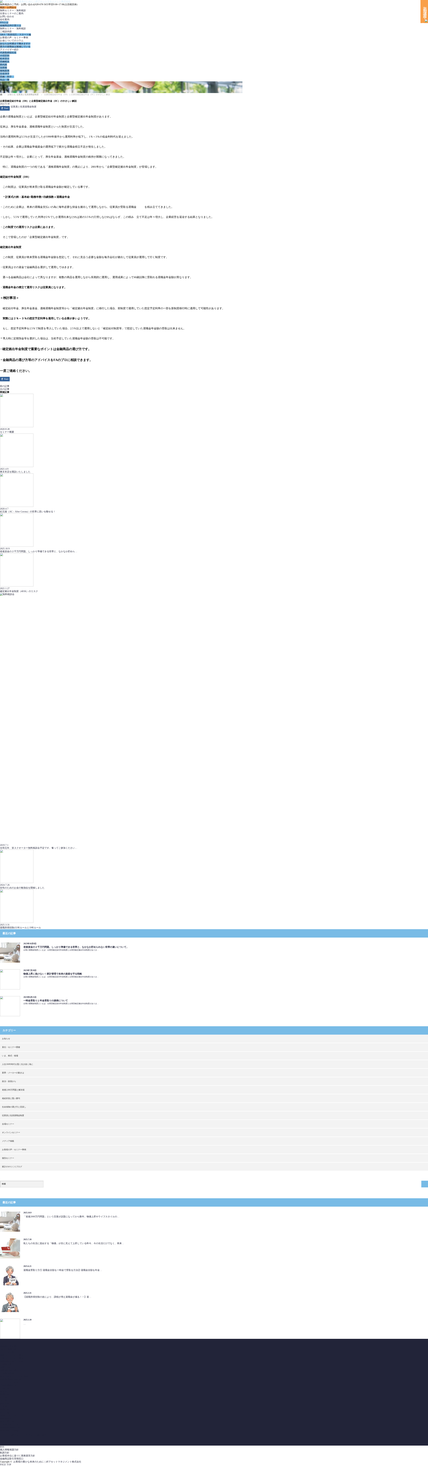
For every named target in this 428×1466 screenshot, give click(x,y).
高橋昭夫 (4, 61)
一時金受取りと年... (10, 1424)
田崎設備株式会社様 (10, 1379)
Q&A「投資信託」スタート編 (15, 34)
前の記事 (4, 386)
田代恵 (3, 64)
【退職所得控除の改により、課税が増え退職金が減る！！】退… (57, 1297)
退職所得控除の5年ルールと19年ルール (20, 927)
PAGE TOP (5, 1464)
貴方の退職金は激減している (15, 46)
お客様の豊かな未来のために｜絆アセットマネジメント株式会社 (47, 1461)
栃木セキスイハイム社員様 (14, 1376)
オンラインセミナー (11, 1132)
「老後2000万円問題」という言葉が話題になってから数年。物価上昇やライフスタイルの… (71, 1216)
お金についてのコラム (11, 40)
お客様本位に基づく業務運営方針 (17, 1455)
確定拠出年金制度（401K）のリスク (19, 591)
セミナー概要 (7, 432)
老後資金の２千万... (10, 1418)
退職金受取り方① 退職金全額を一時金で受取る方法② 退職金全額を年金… (62, 1270)
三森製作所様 (7, 1373)
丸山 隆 (4, 79)
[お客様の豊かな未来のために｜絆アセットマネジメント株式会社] (35, 1)
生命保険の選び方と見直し (14, 1107)
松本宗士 (4, 58)
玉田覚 (3, 67)
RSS (2, 1447)
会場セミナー (8, 1124)
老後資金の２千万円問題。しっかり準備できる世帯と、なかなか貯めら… (38, 551)
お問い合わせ (7, 16)
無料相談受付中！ (425, 11)
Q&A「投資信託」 (9, 1349)
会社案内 (4, 19)
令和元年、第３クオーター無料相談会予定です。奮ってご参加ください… (38, 848)
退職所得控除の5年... (11, 1427)
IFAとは (4, 22)
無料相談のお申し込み (11, 1361)
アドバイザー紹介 (9, 49)
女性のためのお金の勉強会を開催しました (22, 888)
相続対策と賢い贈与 (11, 1098)
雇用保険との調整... (10, 1430)
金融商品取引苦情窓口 (11, 1458)
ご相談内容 (6, 31)
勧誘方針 (4, 1452)
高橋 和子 (7, 76)
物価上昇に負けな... (10, 1421)
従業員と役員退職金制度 (23, 106)
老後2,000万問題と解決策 (13, 1090)
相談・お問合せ (8, 7)
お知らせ (6, 1038)
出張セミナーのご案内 (11, 13)
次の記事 (4, 389)
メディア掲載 (8, 1141)
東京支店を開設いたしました (15, 472)
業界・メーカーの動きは (13, 1073)
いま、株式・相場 (10, 1056)
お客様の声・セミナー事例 (14, 37)
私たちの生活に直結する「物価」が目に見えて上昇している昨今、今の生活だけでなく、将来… (73, 1243)
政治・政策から (9, 1081)
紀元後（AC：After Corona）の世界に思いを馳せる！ (28, 511)
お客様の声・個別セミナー (14, 1370)
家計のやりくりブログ (12, 1166)
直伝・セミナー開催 (11, 1047)
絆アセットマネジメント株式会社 (29, 1435)
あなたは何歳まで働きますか (15, 43)
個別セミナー (8, 1158)
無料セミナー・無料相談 (13, 10)
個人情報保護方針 (9, 1449)
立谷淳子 (4, 73)
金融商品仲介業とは (10, 25)
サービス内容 (7, 1352)
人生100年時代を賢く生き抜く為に (17, 1064)
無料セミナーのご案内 (11, 1355)
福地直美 (4, 70)
